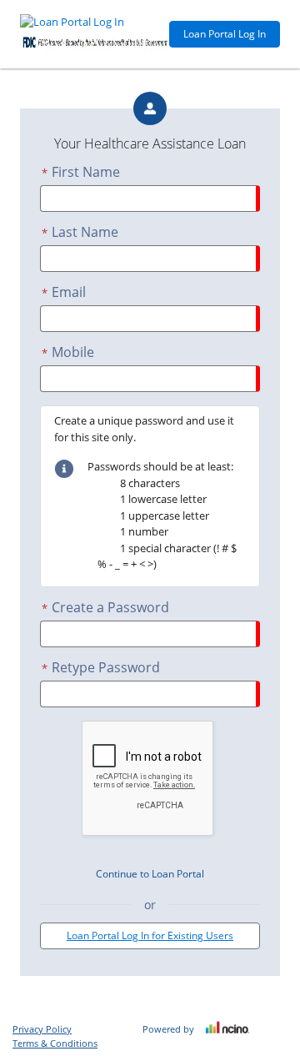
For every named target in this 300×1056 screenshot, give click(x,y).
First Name (81, 172)
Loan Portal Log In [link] (224, 34)
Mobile (68, 352)
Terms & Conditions (55, 1043)
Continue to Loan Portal (150, 874)
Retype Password (101, 667)
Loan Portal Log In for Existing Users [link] (150, 935)
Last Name (80, 232)
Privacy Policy (42, 1029)
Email (64, 292)
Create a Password (105, 607)
